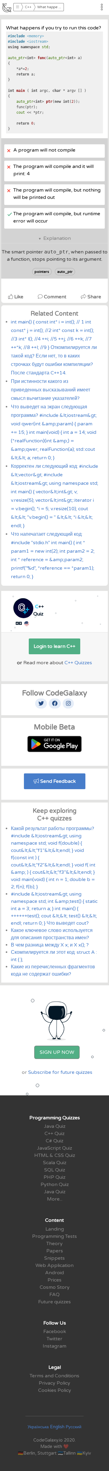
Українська (38, 1426)
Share (93, 297)
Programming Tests (54, 1236)
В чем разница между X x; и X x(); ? (50, 945)
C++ (28, 7)
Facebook (54, 1332)
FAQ (54, 1295)
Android (54, 1273)
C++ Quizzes (78, 663)
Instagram (54, 1346)
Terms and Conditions (54, 1376)
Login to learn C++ (54, 646)
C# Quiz (54, 1141)
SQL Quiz (54, 1170)
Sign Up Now (57, 1052)
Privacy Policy (54, 1383)
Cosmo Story (55, 1287)
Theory (54, 1244)
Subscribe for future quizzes (60, 1072)
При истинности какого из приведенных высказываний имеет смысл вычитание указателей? (50, 389)
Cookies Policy (54, 1390)
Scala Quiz (54, 1163)
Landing (54, 1229)
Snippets (54, 1258)
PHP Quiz (54, 1177)
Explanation (57, 238)
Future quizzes (54, 1302)
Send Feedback (57, 781)
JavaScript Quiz (54, 1148)
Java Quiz (54, 1126)
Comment (55, 297)
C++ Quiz (54, 1134)
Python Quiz (55, 1184)
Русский (73, 1426)
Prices (54, 1280)
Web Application (54, 1265)
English (57, 1426)
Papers (54, 1251)
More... (54, 1199)
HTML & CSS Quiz (54, 1155)
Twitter (54, 1339)
